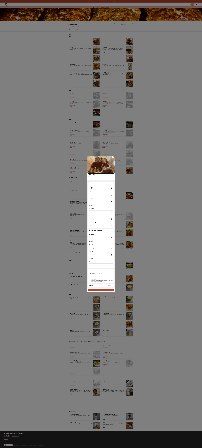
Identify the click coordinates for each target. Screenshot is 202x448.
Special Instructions (93, 270)
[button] (101, 164)
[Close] (113, 157)
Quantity (91, 285)
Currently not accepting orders (101, 290)
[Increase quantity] (112, 285)
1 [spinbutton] (110, 285)
